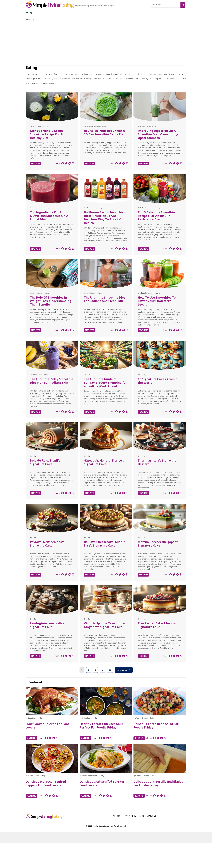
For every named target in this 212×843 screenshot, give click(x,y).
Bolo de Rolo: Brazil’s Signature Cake (45, 462)
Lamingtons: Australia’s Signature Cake (47, 625)
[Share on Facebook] (62, 163)
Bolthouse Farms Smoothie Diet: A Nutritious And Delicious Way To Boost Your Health (105, 217)
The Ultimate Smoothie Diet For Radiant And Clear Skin (104, 299)
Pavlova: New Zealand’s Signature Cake (47, 543)
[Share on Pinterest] (69, 163)
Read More (35, 163)
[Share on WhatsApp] (73, 163)
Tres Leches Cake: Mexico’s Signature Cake (157, 625)
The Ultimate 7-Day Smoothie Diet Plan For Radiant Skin (51, 381)
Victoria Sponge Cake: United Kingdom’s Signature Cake (105, 625)
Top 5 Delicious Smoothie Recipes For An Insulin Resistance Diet (156, 215)
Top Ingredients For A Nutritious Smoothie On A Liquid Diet (49, 215)
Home (28, 19)
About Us (117, 816)
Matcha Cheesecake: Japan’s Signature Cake (158, 543)
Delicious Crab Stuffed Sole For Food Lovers (102, 783)
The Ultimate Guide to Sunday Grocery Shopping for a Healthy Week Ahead (105, 382)
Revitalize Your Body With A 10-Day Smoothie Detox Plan (104, 132)
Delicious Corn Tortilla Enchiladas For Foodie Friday (158, 783)
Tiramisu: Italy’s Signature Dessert (157, 462)
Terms (141, 816)
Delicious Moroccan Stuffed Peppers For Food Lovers (46, 783)
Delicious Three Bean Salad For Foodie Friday (156, 725)
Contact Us (151, 816)
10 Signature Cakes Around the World (158, 381)
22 (110, 670)
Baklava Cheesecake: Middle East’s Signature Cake (104, 543)
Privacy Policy (130, 816)
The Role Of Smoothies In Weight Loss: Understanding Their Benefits (50, 301)
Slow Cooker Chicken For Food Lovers (48, 725)
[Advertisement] (106, 837)
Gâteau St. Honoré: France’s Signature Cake (104, 462)
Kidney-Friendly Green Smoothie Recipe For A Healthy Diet (46, 134)
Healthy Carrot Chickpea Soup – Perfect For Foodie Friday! (103, 725)
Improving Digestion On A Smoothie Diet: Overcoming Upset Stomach (158, 134)
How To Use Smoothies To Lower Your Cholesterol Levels (157, 301)
